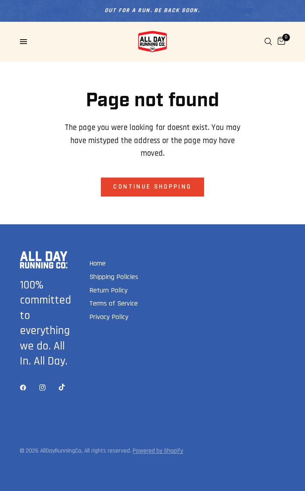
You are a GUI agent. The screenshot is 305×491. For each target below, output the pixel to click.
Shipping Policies (113, 276)
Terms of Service (113, 303)
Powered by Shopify (158, 451)
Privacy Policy (108, 316)
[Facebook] (28, 387)
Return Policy (108, 290)
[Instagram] (48, 387)
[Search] (268, 41)
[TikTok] (67, 387)
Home (97, 263)
